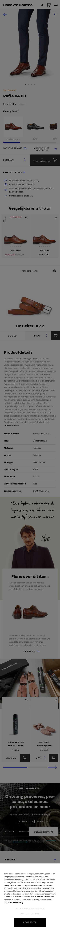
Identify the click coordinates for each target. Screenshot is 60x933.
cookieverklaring (15, 902)
